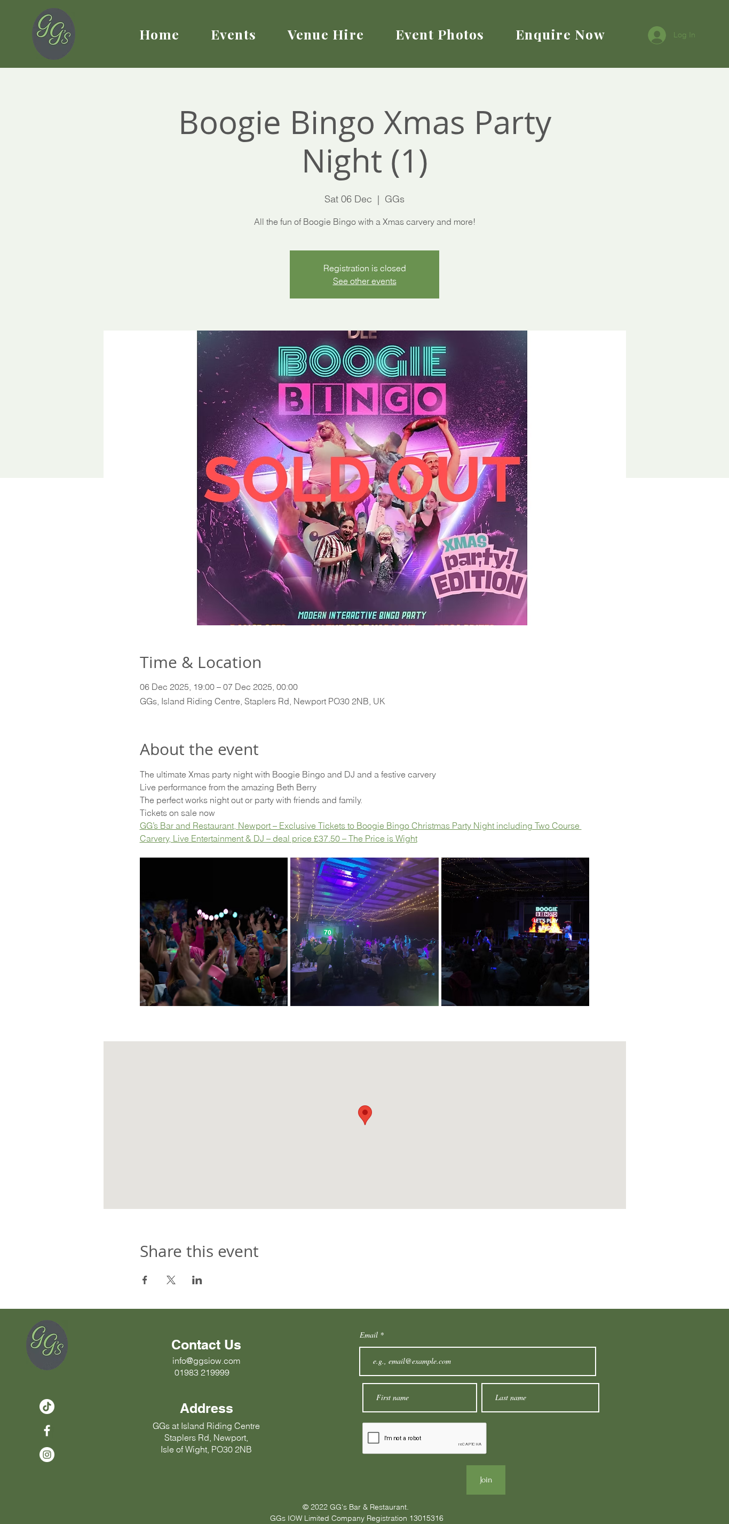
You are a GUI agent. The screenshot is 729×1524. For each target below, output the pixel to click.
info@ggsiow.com (206, 1360)
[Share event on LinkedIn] (197, 1280)
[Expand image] (214, 932)
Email (370, 1335)
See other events (365, 281)
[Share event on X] (171, 1280)
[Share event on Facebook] (145, 1280)
